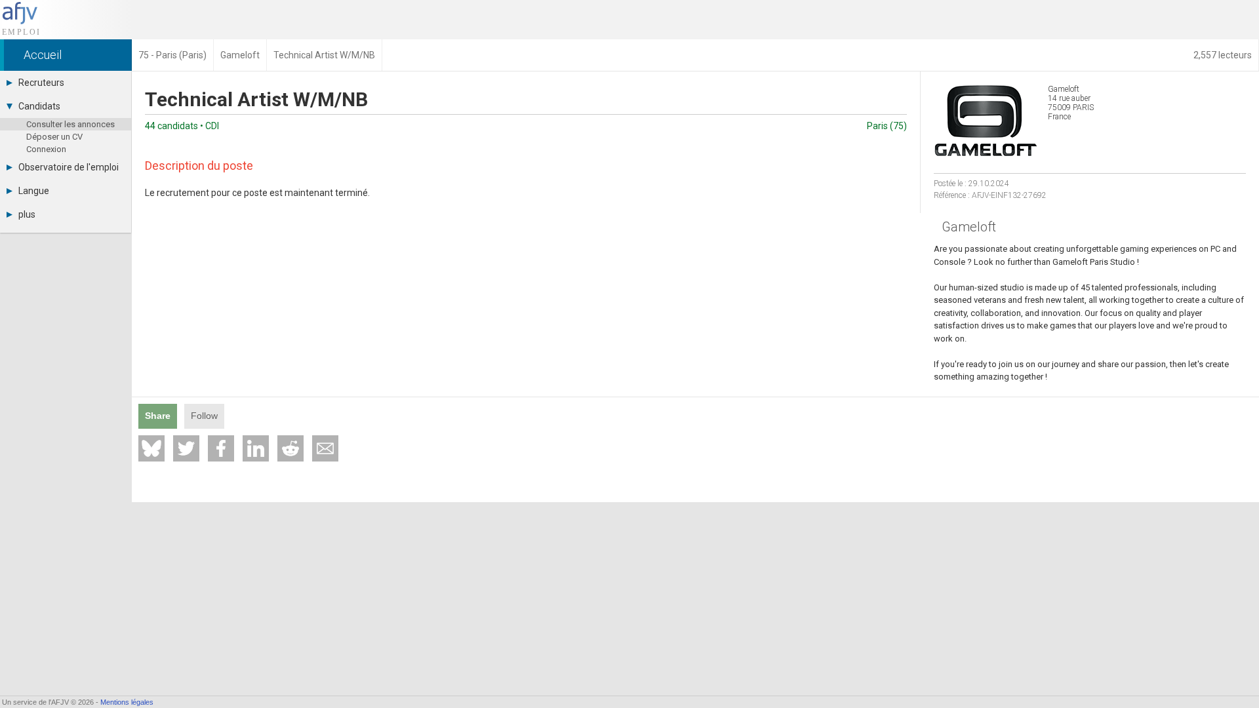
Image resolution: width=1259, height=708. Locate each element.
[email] (325, 448)
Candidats (39, 106)
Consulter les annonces (70, 124)
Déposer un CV (54, 137)
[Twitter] (186, 448)
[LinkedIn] (256, 448)
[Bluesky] (151, 448)
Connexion (46, 149)
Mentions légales (126, 702)
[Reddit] (290, 448)
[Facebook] (221, 448)
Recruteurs (41, 82)
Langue (33, 191)
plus (26, 214)
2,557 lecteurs (1222, 55)
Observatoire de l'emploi (68, 167)
